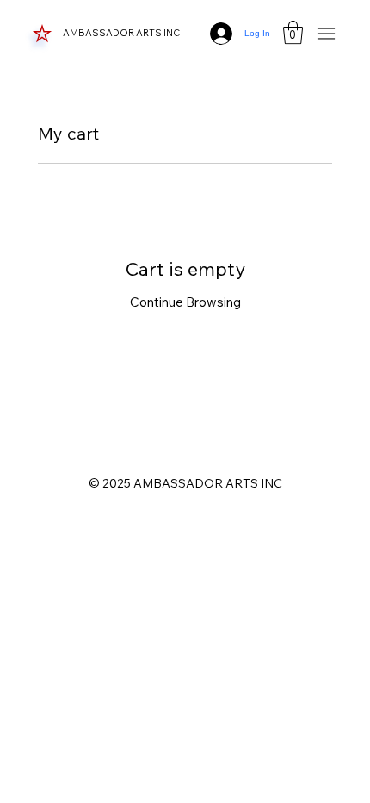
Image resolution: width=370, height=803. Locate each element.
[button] (293, 32)
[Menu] (326, 33)
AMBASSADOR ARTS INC (122, 33)
